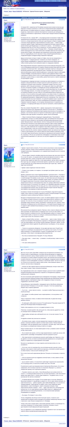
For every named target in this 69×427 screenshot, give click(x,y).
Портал (50, 0)
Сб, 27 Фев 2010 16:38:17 (28, 249)
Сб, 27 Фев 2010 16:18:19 (28, 144)
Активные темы (62, 6)
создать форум (62, 423)
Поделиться (22, 19)
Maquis (5, 20)
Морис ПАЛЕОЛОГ (17, 11)
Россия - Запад (8, 11)
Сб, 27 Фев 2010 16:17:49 (28, 19)
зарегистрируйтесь (20, 8)
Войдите (12, 8)
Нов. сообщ (37, 0)
